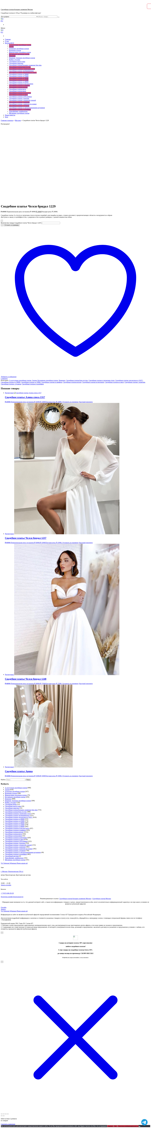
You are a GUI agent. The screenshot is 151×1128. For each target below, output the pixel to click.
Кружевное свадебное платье (19, 54)
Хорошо (110, 1126)
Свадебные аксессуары (17, 61)
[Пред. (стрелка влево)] (1, 1115)
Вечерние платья (15, 50)
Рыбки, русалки (14, 60)
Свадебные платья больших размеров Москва (17, 9)
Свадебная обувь (11, 804)
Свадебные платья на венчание (20, 93)
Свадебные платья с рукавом (19, 106)
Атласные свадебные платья (19, 48)
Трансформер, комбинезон (18, 111)
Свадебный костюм (12, 856)
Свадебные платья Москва (101, 898)
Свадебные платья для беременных (21, 71)
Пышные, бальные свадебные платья (22, 58)
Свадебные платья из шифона (19, 85)
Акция (11, 47)
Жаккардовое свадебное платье (20, 52)
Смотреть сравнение (8, 1124)
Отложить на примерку (12, 225)
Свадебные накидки (16, 63)
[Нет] (139, 1126)
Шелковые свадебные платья (19, 113)
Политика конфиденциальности (12, 897)
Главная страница (7, 120)
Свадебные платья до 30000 (18, 78)
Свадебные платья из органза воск (21, 84)
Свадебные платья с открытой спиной (22, 100)
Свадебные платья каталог (18, 87)
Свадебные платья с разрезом (19, 102)
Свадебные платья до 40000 (18, 82)
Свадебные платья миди (17, 89)
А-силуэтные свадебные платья (20, 45)
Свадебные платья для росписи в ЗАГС (23, 72)
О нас (7, 41)
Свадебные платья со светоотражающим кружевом (27, 108)
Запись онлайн (6, 885)
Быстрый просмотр (86, 402)
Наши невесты (10, 115)
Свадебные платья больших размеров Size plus (25, 65)
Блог (6, 117)
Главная (7, 39)
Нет (115, 1126)
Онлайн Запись (3, 908)
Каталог (9, 43)
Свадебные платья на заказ (18, 95)
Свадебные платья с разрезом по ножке (23, 104)
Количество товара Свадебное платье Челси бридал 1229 (21, 223)
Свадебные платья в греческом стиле (22, 69)
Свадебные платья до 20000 (18, 74)
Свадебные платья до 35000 (18, 80)
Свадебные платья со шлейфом (20, 109)
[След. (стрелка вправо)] (4, 1115)
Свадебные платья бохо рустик (20, 67)
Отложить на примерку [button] (70, 402)
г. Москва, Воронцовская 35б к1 (12, 871)
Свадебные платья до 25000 (18, 76)
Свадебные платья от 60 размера (20, 96)
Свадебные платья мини (17, 91)
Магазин (18, 120)
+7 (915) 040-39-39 (7, 2)
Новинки (12, 56)
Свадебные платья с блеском (19, 98)
